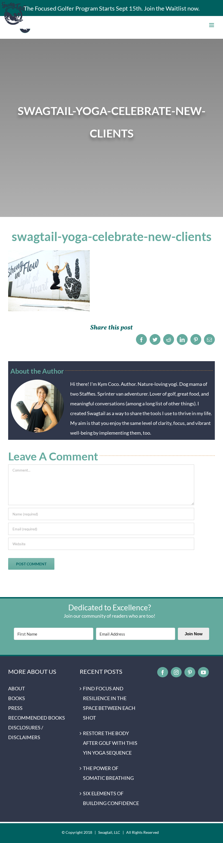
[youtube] (203, 672)
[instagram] (176, 672)
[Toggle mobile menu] (212, 25)
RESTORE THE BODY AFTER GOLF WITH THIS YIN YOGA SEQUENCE (110, 743)
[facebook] (162, 672)
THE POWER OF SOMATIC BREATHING (108, 773)
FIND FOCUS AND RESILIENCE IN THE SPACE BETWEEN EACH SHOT (109, 703)
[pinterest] (189, 672)
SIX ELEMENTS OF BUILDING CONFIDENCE (111, 798)
